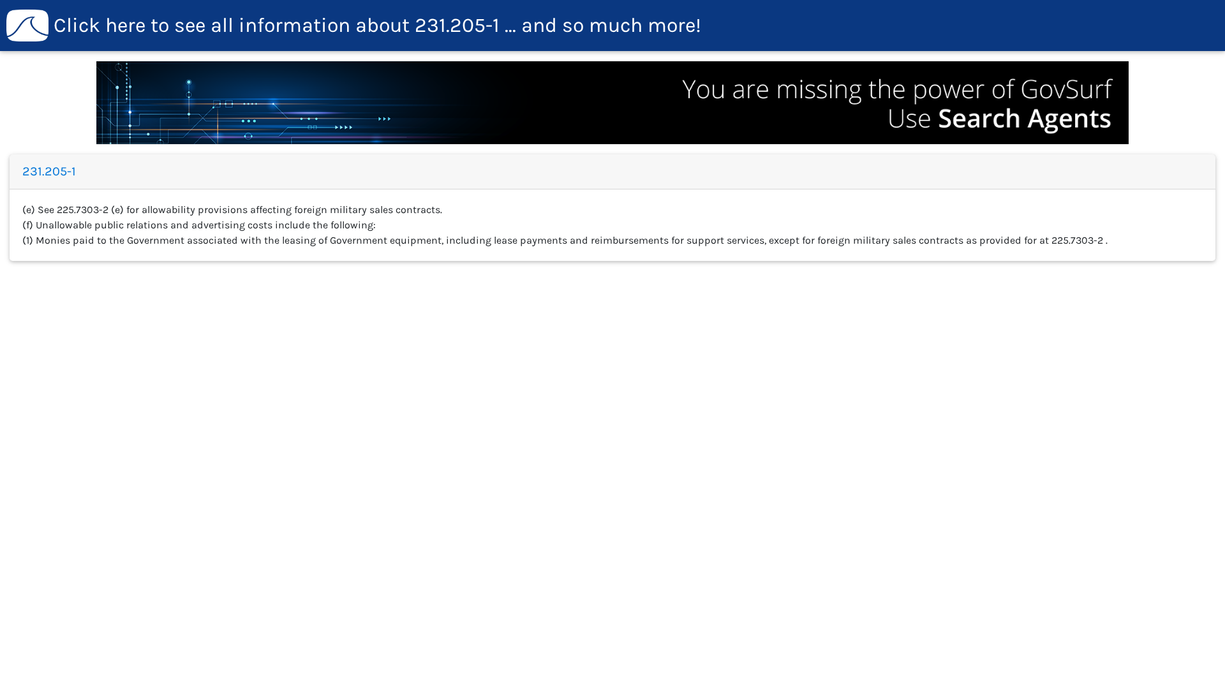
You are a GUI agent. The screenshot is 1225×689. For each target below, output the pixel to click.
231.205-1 (377, 25)
